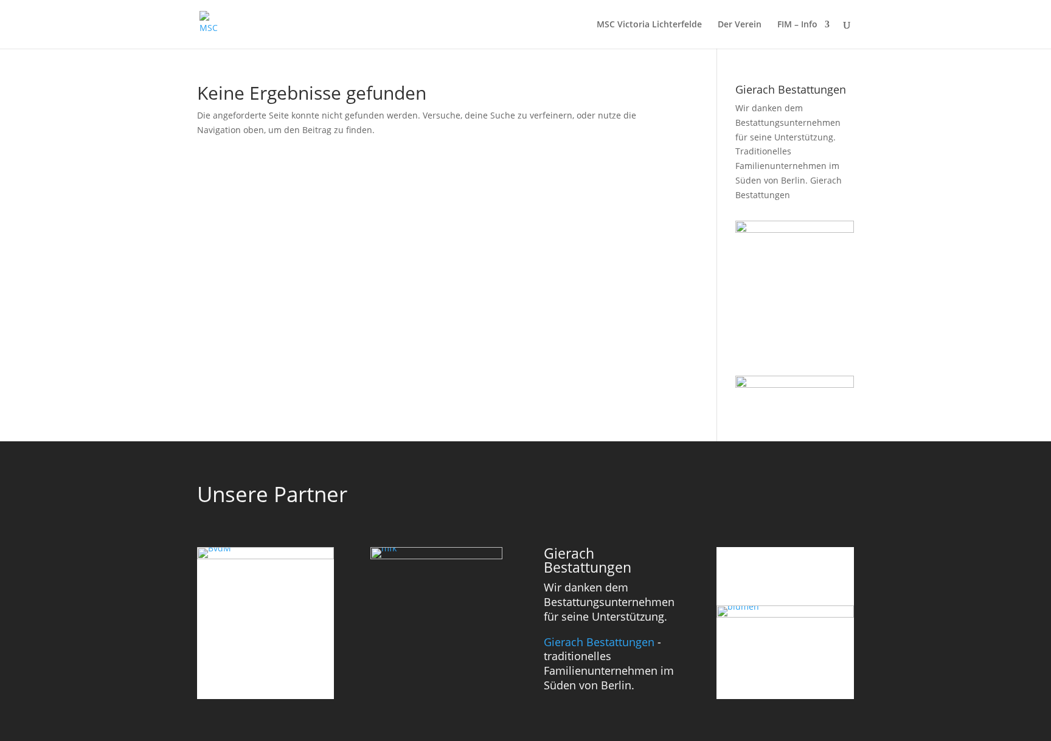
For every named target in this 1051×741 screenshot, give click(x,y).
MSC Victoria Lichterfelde (649, 25)
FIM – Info (797, 25)
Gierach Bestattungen (599, 642)
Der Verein (739, 25)
